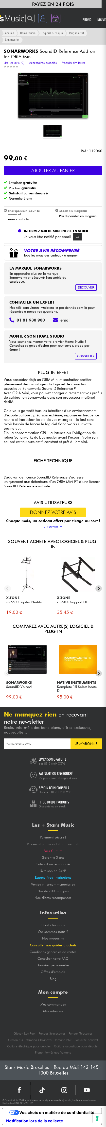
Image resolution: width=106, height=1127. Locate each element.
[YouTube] (87, 1090)
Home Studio (27, 33)
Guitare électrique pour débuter (29, 1046)
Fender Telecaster (80, 1033)
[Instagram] (64, 1090)
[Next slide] (98, 588)
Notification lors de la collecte (34, 1120)
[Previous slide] (7, 588)
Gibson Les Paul (24, 1033)
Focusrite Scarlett (86, 1040)
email (65, 320)
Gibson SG (15, 1040)
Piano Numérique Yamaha (53, 1052)
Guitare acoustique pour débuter (76, 1046)
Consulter (85, 356)
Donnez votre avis (53, 512)
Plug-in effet (76, 33)
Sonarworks (12, 39)
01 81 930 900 (61, 792)
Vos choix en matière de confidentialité (56, 1112)
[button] (52, 131)
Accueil (9, 33)
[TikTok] (42, 1090)
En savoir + (53, 526)
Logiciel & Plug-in (52, 33)
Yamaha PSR (62, 1040)
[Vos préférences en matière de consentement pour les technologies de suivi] (97, 1118)
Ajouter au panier (53, 170)
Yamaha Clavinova (39, 1040)
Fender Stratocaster (52, 1033)
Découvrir (86, 287)
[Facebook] (19, 1090)
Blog (53, 979)
